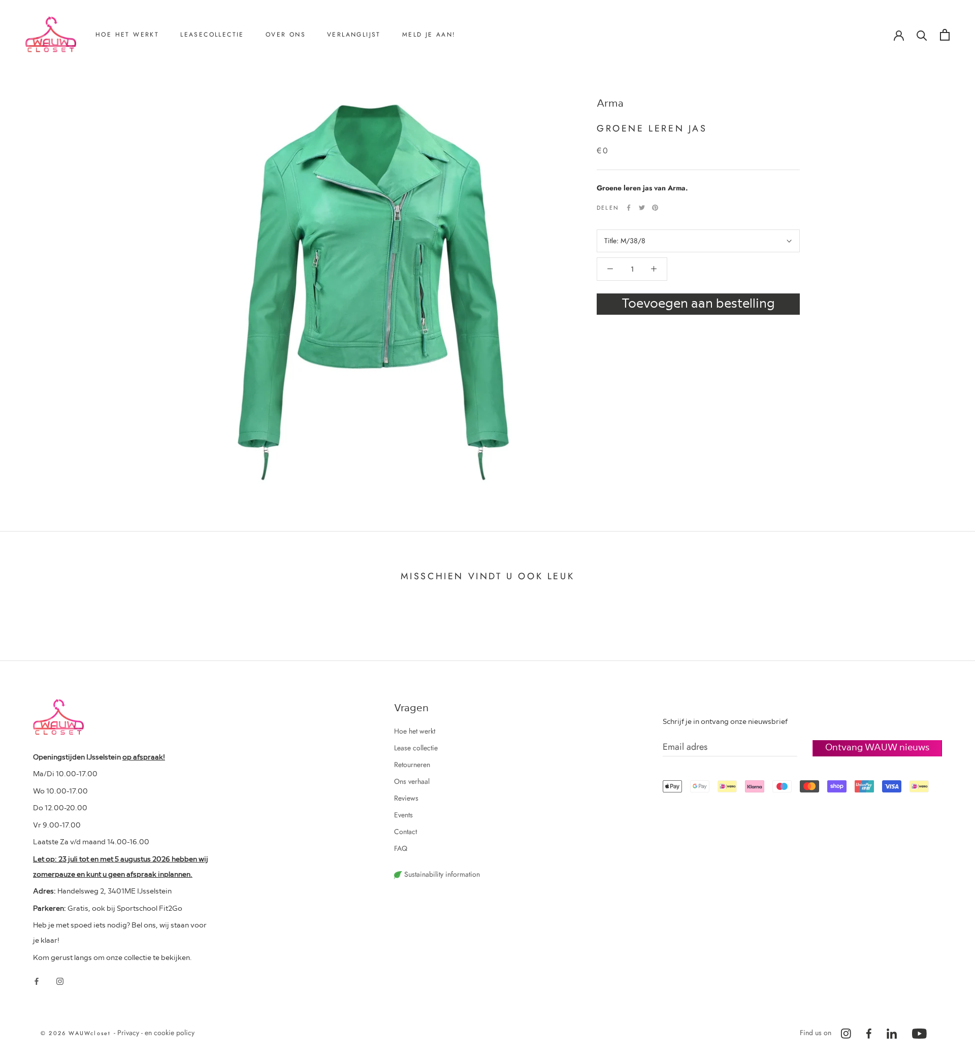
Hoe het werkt (127, 34)
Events (403, 815)
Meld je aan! (429, 34)
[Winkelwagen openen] (945, 35)
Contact (290, 120)
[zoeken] (922, 34)
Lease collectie (416, 748)
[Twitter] (642, 208)
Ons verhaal (296, 87)
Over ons (286, 34)
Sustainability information (441, 874)
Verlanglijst (354, 34)
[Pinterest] (655, 208)
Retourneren (127, 87)
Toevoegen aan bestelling (698, 302)
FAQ (400, 848)
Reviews (291, 103)
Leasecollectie (212, 34)
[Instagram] (59, 980)
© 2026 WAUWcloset (77, 1033)
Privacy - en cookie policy (155, 1033)
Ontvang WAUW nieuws (877, 746)
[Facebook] (629, 208)
